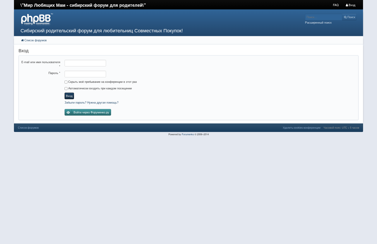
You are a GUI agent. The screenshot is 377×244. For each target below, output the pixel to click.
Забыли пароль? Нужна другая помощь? (91, 102)
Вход (69, 96)
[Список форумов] (144, 20)
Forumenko (188, 134)
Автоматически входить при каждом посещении (99, 88)
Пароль (54, 73)
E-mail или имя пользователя (40, 64)
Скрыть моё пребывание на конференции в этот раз (102, 82)
